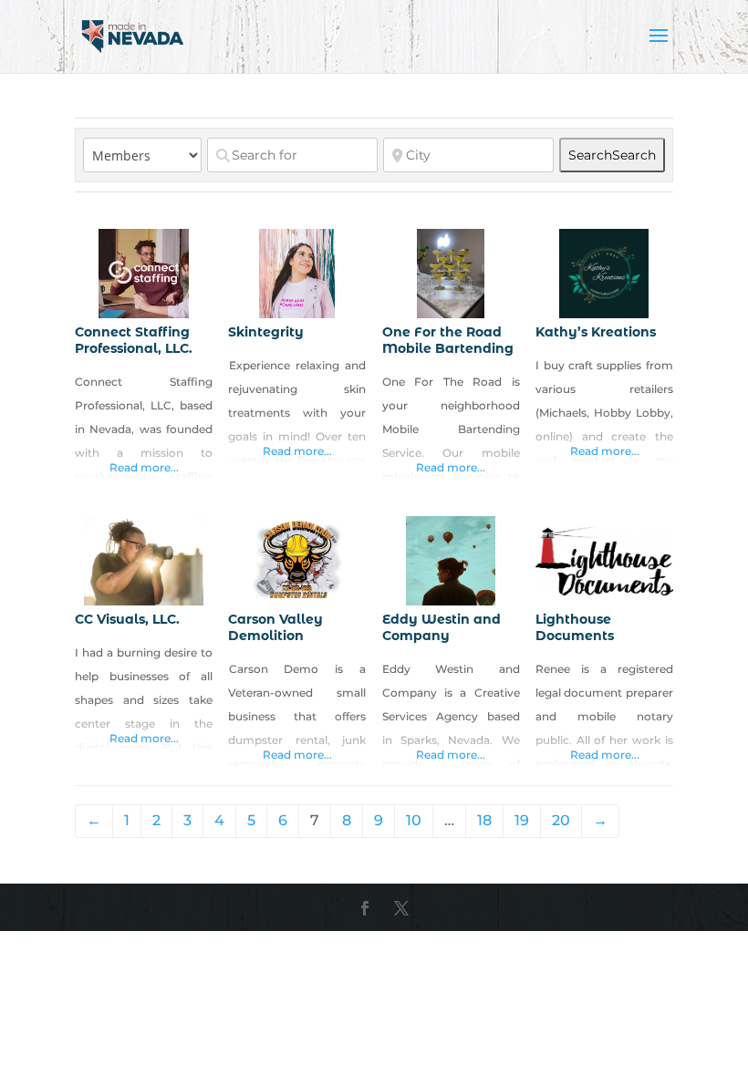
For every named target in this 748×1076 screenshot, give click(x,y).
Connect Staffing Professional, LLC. (133, 340)
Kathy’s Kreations (595, 332)
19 (521, 820)
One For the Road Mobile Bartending (448, 340)
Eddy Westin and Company (441, 627)
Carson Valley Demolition (275, 627)
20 (561, 820)
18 (484, 820)
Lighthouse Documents (574, 627)
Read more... (144, 467)
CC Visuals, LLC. (127, 619)
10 (413, 820)
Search (612, 155)
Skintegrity (266, 332)
